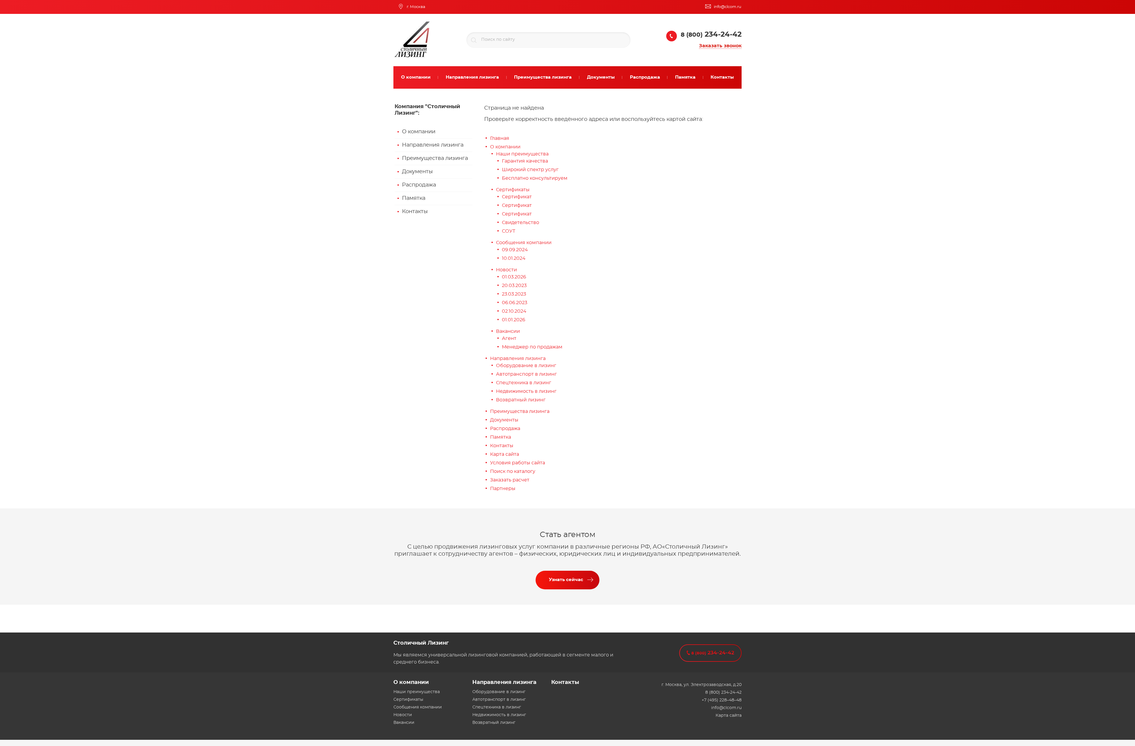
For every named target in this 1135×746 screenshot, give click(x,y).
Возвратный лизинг (521, 400)
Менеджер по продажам (532, 347)
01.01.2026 (513, 319)
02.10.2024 (514, 311)
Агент (509, 338)
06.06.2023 (514, 302)
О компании (418, 131)
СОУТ (508, 231)
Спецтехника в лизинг (523, 382)
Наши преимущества (522, 154)
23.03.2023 (514, 294)
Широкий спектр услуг (530, 169)
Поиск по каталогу (512, 471)
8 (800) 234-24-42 (723, 692)
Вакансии (508, 331)
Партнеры (502, 488)
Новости (506, 269)
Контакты (415, 211)
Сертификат (517, 196)
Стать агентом (568, 535)
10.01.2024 (514, 258)
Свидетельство (520, 222)
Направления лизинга (432, 145)
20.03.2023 (514, 285)
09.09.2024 (515, 249)
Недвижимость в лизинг (526, 391)
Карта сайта (504, 454)
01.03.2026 (514, 277)
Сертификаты (513, 189)
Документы (417, 171)
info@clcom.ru (726, 708)
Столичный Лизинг (421, 643)
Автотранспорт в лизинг (526, 374)
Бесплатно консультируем (535, 178)
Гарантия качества (525, 161)
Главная (499, 138)
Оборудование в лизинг (526, 365)
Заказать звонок (720, 45)
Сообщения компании (524, 242)
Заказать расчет (509, 480)
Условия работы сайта (517, 462)
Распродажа (419, 185)
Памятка (413, 198)
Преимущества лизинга (435, 158)
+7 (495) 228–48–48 (722, 700)
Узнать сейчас (566, 580)
